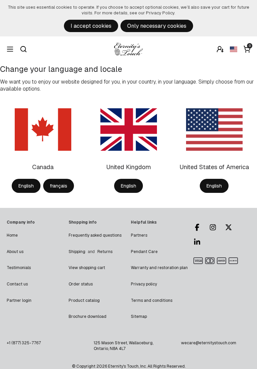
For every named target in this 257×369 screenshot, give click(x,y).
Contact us (17, 284)
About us (15, 251)
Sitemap (139, 316)
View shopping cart (87, 267)
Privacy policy (144, 284)
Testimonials (19, 267)
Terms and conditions (151, 300)
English (26, 186)
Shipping (77, 251)
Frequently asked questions (95, 235)
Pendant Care (144, 251)
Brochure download (87, 316)
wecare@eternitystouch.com (208, 343)
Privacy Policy (160, 13)
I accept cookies (91, 25)
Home (12, 235)
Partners (139, 235)
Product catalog (84, 300)
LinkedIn (200, 242)
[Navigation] (10, 49)
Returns (104, 251)
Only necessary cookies (156, 25)
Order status (81, 284)
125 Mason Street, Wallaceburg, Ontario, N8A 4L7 (123, 345)
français (58, 186)
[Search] (23, 49)
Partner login (19, 300)
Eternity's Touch (128, 49)
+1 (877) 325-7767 (24, 343)
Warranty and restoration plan (159, 267)
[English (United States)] (234, 49)
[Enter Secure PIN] (220, 49)
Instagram (215, 227)
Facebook (200, 227)
